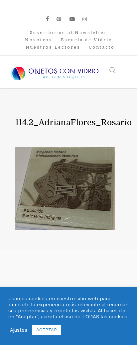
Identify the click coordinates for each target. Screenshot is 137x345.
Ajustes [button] (18, 330)
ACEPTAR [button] (46, 329)
